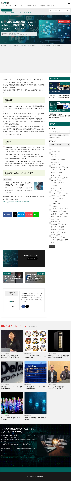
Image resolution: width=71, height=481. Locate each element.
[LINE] (36, 214)
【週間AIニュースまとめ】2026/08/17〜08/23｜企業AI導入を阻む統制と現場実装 (59, 115)
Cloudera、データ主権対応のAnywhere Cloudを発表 (56, 387)
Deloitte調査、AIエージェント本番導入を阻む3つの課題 (35, 387)
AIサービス (6, 34)
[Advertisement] (35, 59)
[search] (68, 10)
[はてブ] (21, 214)
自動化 (12, 12)
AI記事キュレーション (19, 5)
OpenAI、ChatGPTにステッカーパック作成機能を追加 (35, 356)
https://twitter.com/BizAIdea (10, 453)
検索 (51, 246)
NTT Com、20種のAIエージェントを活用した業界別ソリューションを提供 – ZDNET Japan (42, 45)
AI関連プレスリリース (33, 5)
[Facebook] (7, 214)
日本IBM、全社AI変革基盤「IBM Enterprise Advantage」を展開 (10, 356)
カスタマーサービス (22, 34)
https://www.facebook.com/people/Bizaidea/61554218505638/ (18, 457)
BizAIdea (40, 476)
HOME (4, 45)
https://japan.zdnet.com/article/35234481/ (16, 201)
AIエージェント (5, 12)
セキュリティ (19, 12)
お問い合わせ (50, 5)
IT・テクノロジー (13, 34)
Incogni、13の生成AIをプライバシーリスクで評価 (12, 418)
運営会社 (42, 5)
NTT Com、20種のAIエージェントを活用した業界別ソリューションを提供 (18, 184)
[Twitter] (15, 214)
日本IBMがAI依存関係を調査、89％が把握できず (35, 418)
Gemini (32, 12)
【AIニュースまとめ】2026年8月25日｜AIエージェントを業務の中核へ (59, 96)
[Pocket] (29, 214)
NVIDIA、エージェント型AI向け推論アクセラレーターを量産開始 (58, 356)
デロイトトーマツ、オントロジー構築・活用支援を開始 (12, 387)
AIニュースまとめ (6, 5)
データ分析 (26, 12)
